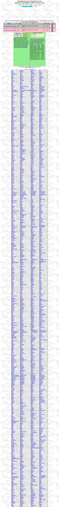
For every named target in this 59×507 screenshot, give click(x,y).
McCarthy (21, 309)
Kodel (21, 280)
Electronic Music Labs (42, 194)
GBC (12, 224)
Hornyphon (22, 254)
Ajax (21, 82)
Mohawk (12, 319)
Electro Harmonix (42, 192)
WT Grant (41, 502)
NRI (31, 341)
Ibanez (40, 256)
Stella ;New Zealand (42, 440)
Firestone (12, 214)
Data (32, 168)
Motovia (12, 324)
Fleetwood (32, 215)
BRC (21, 132)
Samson (12, 408)
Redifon (32, 390)
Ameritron (41, 91)
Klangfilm (21, 278)
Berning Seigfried (22, 124)
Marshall (32, 305)
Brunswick (22, 137)
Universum (22, 478)
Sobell (12, 426)
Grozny (32, 240)
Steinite (32, 440)
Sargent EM (33, 410)
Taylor (40, 451)
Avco (12, 111)
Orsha (40, 346)
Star (12, 438)
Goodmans (41, 232)
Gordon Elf (22, 233)
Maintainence (13, 301)
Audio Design (13, 107)
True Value (22, 471)
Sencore (12, 417)
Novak (12, 341)
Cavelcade (32, 148)
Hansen (40, 245)
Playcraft (12, 363)
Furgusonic (13, 221)
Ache (32, 71)
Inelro (12, 260)
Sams (40, 407)
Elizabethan (22, 196)
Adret (21, 74)
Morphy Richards (42, 321)
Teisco (21, 454)
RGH (32, 396)
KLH (40, 278)
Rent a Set (21, 393)
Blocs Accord (13, 128)
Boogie (21, 130)
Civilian (40, 153)
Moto (32, 323)
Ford (32, 217)
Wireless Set (13, 501)
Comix (12, 159)
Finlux (32, 213)
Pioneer (32, 362)
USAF (40, 479)
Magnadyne (33, 299)
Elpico (21, 197)
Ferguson (32, 211)
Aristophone (13, 101)
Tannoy (32, 450)
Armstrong (32, 101)
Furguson (40, 220)
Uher (32, 473)
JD (11, 266)
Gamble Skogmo (41, 222)
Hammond (21, 245)
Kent (40, 275)
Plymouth (40, 364)
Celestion (12, 149)
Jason (32, 265)
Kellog (40, 274)
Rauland (32, 386)
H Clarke (12, 242)
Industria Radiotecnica (23, 259)
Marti (40, 305)
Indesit (12, 259)
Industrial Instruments (42, 259)
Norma (21, 339)
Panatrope (21, 352)
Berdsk (12, 123)
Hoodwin (40, 253)
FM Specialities (33, 216)
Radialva (21, 374)
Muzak (21, 328)
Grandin (32, 236)
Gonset (32, 232)
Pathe (21, 354)
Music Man (13, 327)
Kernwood (21, 276)
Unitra (32, 477)
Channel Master (22, 151)
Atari (12, 105)
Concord (32, 159)
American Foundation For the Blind (25, 90)
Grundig (40, 240)
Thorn (32, 461)
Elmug (12, 197)
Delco (40, 172)
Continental (41, 160)
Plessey (40, 363)
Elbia (21, 190)
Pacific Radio (33, 348)
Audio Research (33, 107)
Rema (21, 392)
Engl (40, 201)
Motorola (40, 323)
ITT (12, 264)
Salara (40, 406)
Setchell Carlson (22, 418)
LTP (31, 295)
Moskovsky (32, 322)
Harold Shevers (33, 246)
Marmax (21, 305)
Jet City (12, 268)
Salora (12, 407)
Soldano (12, 428)
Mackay (12, 297)
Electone (40, 190)
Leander (40, 288)
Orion (21, 346)
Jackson (32, 264)
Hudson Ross (33, 255)
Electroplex (22, 195)
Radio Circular (41, 375)
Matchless (12, 308)
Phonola (12, 360)
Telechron (40, 455)
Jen (31, 266)
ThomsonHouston (14, 461)
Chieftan (21, 152)
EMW (21, 201)
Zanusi (21, 505)
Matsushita (22, 308)
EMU (40, 200)
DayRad (12, 170)
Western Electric (41, 494)
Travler (21, 468)
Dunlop (32, 181)
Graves (40, 237)
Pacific (12, 349)
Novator (21, 341)
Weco (12, 493)
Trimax (21, 469)
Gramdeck (21, 235)
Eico (40, 188)
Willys (12, 500)
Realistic (32, 389)
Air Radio (32, 80)
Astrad (32, 104)
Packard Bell (22, 349)
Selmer (32, 416)
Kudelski (32, 283)
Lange (12, 287)
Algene (32, 85)
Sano (21, 409)
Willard (32, 499)
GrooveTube (13, 240)
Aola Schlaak (41, 95)
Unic (12, 475)
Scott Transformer (33, 413)
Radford (12, 374)
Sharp (12, 419)
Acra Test (40, 72)
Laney (32, 286)
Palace (40, 350)
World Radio (13, 502)
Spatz (12, 433)
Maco (32, 297)
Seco (21, 415)
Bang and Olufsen (14, 116)
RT (11, 405)
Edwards (21, 187)
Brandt (32, 131)
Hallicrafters (13, 244)
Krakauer (12, 282)
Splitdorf (21, 435)
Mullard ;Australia (14, 325)
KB (11, 274)
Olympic (32, 344)
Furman (21, 221)
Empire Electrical (14, 200)
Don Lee (40, 177)
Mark (32, 304)
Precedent (32, 368)
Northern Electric (14, 340)
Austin (40, 108)
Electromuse (41, 193)
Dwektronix (41, 181)
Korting (21, 281)
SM (20, 425)
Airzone (40, 81)
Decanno (40, 171)
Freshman (32, 219)
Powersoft (21, 368)
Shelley (32, 419)
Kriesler (40, 282)
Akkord (21, 83)
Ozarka (12, 348)
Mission (12, 318)
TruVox (21, 472)
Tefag (40, 453)
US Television (33, 479)
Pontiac (40, 365)
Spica (12, 434)
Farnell (12, 209)
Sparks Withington (34, 432)
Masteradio (32, 307)
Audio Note (22, 107)
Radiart (32, 374)
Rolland (21, 403)
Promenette (13, 370)
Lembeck (40, 289)
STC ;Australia (13, 440)
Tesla (40, 459)
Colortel (32, 158)
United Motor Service (14, 476)
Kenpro (32, 275)
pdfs (21, 46)
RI (20, 397)
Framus (32, 218)
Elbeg (12, 190)
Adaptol (32, 73)
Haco (40, 242)
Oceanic (12, 343)
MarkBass (41, 304)
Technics (12, 453)
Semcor (40, 416)
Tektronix (12, 455)
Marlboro (12, 305)
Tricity (12, 469)
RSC (32, 404)
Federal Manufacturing (14, 210)
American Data (13, 90)
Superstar (21, 446)
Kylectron (32, 284)
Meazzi (32, 310)
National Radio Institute (15, 332)
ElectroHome (33, 193)
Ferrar (21, 212)
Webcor (32, 492)
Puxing (32, 371)
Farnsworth (22, 209)
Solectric (21, 428)
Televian (40, 457)
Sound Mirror (13, 431)
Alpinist (21, 87)
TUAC (32, 472)
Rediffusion (22, 390)
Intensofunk (41, 260)
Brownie (12, 136)
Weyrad (12, 497)
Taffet (21, 449)
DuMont (12, 181)
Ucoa (21, 473)
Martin (12, 306)
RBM (32, 387)
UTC (21, 480)
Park (12, 353)
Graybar (32, 238)
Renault (12, 393)
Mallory (40, 301)
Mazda (40, 308)
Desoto (21, 174)
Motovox (21, 324)
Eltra (32, 197)
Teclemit (21, 453)
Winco (21, 500)
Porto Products (13, 367)
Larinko (32, 287)
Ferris (32, 212)
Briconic (40, 133)
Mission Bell (41, 317)
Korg (12, 281)
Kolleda (32, 280)
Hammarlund (13, 245)
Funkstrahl (32, 220)
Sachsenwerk (22, 406)
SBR (40, 411)
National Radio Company (43, 331)
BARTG (21, 117)
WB (21, 492)
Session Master (13, 418)
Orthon (12, 347)
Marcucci (32, 303)
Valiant (12, 481)
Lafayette (32, 285)
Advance (40, 74)
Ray (40, 386)
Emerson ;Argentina (23, 198)
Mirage (32, 317)
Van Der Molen (33, 481)
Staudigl (40, 439)
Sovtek (21, 432)
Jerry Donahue (33, 267)
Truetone (32, 471)
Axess (40, 112)
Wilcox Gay (22, 499)
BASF (32, 117)
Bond (12, 130)
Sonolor (12, 430)
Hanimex (32, 245)
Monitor (12, 320)
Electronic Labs (33, 194)
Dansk (40, 167)
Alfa (21, 85)
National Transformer (42, 332)
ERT (21, 203)
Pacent (21, 348)
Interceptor (13, 261)
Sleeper (12, 425)
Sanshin (32, 409)
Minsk (12, 317)
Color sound (22, 158)
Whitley (21, 498)
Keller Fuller (33, 274)
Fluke (12, 216)
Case (12, 148)
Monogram (22, 320)
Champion (41, 150)
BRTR (40, 136)
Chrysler (32, 152)
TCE (21, 452)
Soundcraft (41, 431)
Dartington (22, 168)
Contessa (32, 160)
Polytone (21, 365)
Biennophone (41, 125)
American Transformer (14, 91)
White (40, 497)
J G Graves (22, 264)
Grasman (21, 237)
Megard (40, 311)
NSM (12, 342)
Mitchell (21, 318)
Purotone (12, 371)
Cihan (40, 152)
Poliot (12, 365)
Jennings (12, 267)
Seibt (40, 415)
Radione (32, 382)
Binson (32, 126)
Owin (40, 347)
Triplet (40, 469)
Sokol (12, 427)
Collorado (40, 157)
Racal (40, 373)
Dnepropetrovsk (41, 176)
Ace (40, 70)
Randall (12, 385)
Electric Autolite (22, 191)
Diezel (40, 175)
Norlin (12, 339)
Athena (32, 105)
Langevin (21, 287)
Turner (40, 472)
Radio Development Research (15, 376)
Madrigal (21, 298)
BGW (32, 125)
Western (21, 495)
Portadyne (32, 366)
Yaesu (12, 504)
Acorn (12, 72)
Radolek (21, 384)
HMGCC (21, 252)
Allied (32, 86)
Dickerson (21, 175)
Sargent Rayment (42, 410)
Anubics (32, 95)
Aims (12, 79)
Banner (21, 116)
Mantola (21, 302)
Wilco (12, 499)
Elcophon (32, 190)
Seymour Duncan (33, 418)
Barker (40, 116)
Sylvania (40, 448)
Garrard (32, 223)
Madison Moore (13, 298)
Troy (12, 471)
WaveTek (32, 491)
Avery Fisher (22, 111)
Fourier (12, 218)
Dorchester (13, 178)
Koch (12, 280)
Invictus (21, 263)
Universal (12, 478)
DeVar (40, 174)
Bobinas (12, 129)
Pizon (40, 362)
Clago (12, 154)
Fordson (40, 217)
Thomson (40, 460)
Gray (21, 238)
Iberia (12, 257)
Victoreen (40, 483)
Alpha (12, 87)
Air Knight (13, 80)
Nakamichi (22, 329)
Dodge (21, 177)
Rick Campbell (33, 397)
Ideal (40, 257)
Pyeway (12, 372)
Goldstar (21, 232)
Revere (12, 395)
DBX (12, 171)
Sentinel (21, 417)
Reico (12, 392)
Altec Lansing (41, 87)
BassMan (40, 117)
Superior (12, 446)
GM (31, 230)
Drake (40, 178)
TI (11, 462)
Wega (21, 493)
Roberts (21, 44)
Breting (21, 133)
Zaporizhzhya (33, 505)
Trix (12, 470)
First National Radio (23, 214)
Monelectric (41, 319)
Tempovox (13, 459)
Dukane (32, 180)
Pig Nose (40, 361)
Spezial (40, 433)
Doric (21, 178)
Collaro (21, 157)
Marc (40, 302)
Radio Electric (33, 376)
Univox (32, 478)
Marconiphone (22, 303)
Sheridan (40, 419)
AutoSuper (32, 110)
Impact (21, 258)
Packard (12, 350)
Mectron (21, 311)
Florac (40, 215)
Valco (40, 480)
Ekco (12, 189)
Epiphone (32, 202)
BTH (21, 138)
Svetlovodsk (41, 447)
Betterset (12, 125)
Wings (40, 500)
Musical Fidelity (41, 327)
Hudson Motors (22, 255)
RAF (32, 384)
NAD (40, 328)
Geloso (21, 225)
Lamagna (40, 285)
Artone (32, 102)
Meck (12, 311)
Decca (12, 172)
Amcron (32, 89)
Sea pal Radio (22, 414)
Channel (32, 151)
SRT (12, 436)
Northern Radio (22, 340)
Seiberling (32, 415)
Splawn (12, 435)
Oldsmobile (13, 344)
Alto (12, 88)
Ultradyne (21, 474)
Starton (21, 439)
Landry (21, 286)
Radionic (12, 383)
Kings (21, 277)
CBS (40, 148)
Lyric (21, 296)
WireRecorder (22, 501)
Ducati (12, 180)
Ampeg (12, 92)
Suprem (40, 446)
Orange (12, 346)
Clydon (12, 156)
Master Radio (22, 307)
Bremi (40, 132)
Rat (20, 386)
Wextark (32, 496)
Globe (21, 230)
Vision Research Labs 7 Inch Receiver (9, 30)
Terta (32, 459)
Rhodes (12, 397)
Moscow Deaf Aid (14, 322)
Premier (21, 369)
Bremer (32, 132)
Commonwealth (22, 159)
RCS (40, 388)
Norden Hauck (33, 338)
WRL (32, 502)
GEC (40, 224)
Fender (21, 211)
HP (11, 255)
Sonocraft (40, 429)
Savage (12, 411)
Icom (32, 257)
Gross (21, 240)
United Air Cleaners (42, 475)
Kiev (40, 276)
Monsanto (32, 320)
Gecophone (13, 225)
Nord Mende (22, 338)
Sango (12, 409)
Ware (40, 489)
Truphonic (41, 471)
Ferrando (40, 211)
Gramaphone (13, 235)
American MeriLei (34, 90)
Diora (21, 176)
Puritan (40, 370)
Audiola (40, 107)
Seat (12, 415)
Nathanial (21, 330)
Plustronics (22, 364)
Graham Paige (22, 234)
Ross (40, 403)
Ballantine (21, 115)
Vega (40, 482)
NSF (40, 341)
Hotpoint (32, 254)
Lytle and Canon (33, 296)
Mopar (21, 321)
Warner (12, 490)
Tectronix (32, 453)
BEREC (21, 123)
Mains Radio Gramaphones (43, 300)
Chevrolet (12, 152)
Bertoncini (32, 124)
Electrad (12, 191)
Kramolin (21, 282)
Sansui (40, 409)
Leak (32, 288)
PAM (32, 351)
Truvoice (12, 472)
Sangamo (32, 408)
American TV (22, 91)
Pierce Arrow (33, 360)
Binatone (21, 126)
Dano (21, 167)
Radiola (12, 381)
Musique (12, 328)
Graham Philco (33, 234)
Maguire (21, 300)
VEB (21, 482)
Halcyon (32, 243)
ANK (32, 94)
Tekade (32, 454)
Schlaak (12, 413)
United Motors (22, 476)
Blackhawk (22, 127)
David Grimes (22, 169)
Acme (40, 71)
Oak (31, 342)
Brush (32, 137)
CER (40, 149)
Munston (40, 325)
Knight (21, 279)
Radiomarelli (41, 381)
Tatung (32, 451)
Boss (12, 131)
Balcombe (21, 114)
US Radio (21, 479)
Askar (32, 103)
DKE (32, 176)
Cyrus (12, 166)
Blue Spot (40, 128)
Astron (40, 104)
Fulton (21, 220)
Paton (32, 354)
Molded (21, 319)
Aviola (32, 111)
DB (39, 170)
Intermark (32, 261)
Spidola (21, 434)
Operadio (32, 345)
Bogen (21, 129)
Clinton (32, 155)
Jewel (21, 268)
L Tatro (12, 285)
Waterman (32, 490)
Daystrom (21, 170)
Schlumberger (22, 413)
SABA (12, 406)
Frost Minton (13, 220)
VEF (32, 482)
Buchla (40, 138)
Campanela (22, 144)
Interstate (40, 262)
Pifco (32, 361)
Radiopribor (22, 383)
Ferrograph (41, 212)
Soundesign (13, 432)
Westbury (12, 494)
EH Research (13, 188)
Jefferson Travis (22, 266)
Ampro (12, 93)
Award (32, 112)
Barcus (32, 116)
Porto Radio (22, 367)
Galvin (32, 222)
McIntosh (32, 309)
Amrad (21, 93)
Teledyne (21, 456)
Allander (40, 85)
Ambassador (41, 88)
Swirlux (21, 448)
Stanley (32, 437)
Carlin (21, 146)
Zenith (40, 505)
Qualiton (12, 373)
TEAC (32, 452)
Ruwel (40, 405)
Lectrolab (21, 289)
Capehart (21, 145)
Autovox (40, 110)
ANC (40, 93)
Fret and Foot (41, 219)
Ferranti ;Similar (13, 212)
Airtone (32, 81)
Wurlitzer (32, 503)
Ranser (32, 385)
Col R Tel (12, 157)
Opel (21, 345)
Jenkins (40, 266)
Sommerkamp (41, 428)
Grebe (40, 238)
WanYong (21, 489)
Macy (40, 297)
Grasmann (32, 237)
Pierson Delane (13, 361)
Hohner (21, 253)
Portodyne (41, 367)
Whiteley (12, 498)
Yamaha (21, 504)
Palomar (21, 351)
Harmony (21, 246)
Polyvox (32, 365)
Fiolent (40, 213)
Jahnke (12, 265)
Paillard (32, 350)
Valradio (21, 481)
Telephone (41, 456)
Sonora (21, 430)
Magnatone (41, 299)
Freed (12, 219)
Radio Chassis (33, 375)
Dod (12, 177)
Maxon (32, 308)
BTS (31, 138)
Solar (21, 427)
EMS (21, 200)
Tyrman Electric (13, 473)
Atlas (12, 106)
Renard (40, 392)
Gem (31, 225)
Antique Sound (13, 95)
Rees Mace (41, 390)
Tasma (21, 451)
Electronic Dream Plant (23, 194)
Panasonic (12, 352)
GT (11, 241)
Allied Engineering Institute (24, 86)
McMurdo (21, 310)
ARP (40, 101)
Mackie (21, 297)
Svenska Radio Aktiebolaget (35, 447)
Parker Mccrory (22, 353)
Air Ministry (22, 80)
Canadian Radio (41, 144)
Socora (32, 426)
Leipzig (32, 289)
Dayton (32, 170)
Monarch (32, 319)
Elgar (12, 196)
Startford (12, 439)
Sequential (32, 417)
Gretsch (21, 239)
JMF (40, 268)
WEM (40, 493)
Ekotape (32, 189)
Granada (12, 236)
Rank (21, 385)
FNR (40, 216)
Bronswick (13, 135)
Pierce (40, 360)
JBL (40, 265)
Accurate (32, 70)
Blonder (32, 128)
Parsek (12, 354)
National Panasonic (34, 331)
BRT (32, 136)
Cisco (12, 153)
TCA (12, 452)
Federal (32, 210)
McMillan (12, 310)
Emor (32, 199)
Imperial (32, 258)
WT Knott (13, 503)
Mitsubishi (32, 318)
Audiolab (12, 108)
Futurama (40, 221)
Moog (12, 321)
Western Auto (33, 494)
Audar (32, 106)
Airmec (12, 81)
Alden (40, 84)
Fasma (40, 209)
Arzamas (12, 103)
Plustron (12, 364)
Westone (21, 496)
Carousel (40, 146)
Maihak (32, 300)
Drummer (12, 179)
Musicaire (32, 327)
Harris (40, 246)
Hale (40, 243)
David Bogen (13, 169)
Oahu (21, 342)
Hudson (40, 255)
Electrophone (13, 195)
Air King (40, 79)
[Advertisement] (29, 14)
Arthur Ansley (22, 102)
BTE (12, 138)
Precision (12, 369)
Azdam (12, 113)
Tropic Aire (32, 470)
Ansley (40, 94)
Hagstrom (21, 243)
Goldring (12, 232)
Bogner (32, 129)
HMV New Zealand (42, 252)
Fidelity (21, 213)
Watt (12, 491)
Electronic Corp (13, 194)
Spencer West (22, 433)
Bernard (40, 123)
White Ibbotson (33, 497)
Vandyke (40, 481)
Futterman (32, 221)
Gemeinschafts (41, 225)
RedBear (12, 390)
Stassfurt (32, 439)
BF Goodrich (22, 125)
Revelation (41, 394)
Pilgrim (12, 362)
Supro (21, 447)
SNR (40, 425)
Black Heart (13, 127)
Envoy (21, 202)
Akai (40, 82)
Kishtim (40, 277)
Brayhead (12, 132)
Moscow (21, 322)
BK (39, 126)
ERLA (40, 202)
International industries (14, 262)
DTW (21, 179)
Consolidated (13, 160)
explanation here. (32, 43)
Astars (40, 103)
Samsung (21, 408)
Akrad (32, 83)
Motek (12, 323)
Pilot (21, 362)
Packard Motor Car (34, 349)
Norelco (40, 338)
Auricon (32, 108)
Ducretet (21, 180)
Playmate (21, 363)
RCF (21, 388)
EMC (12, 198)
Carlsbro (32, 146)
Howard (40, 254)
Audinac (40, 106)
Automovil (41, 109)
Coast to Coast (33, 156)
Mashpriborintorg (42, 306)
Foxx (21, 218)
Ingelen (21, 260)
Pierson (21, 361)
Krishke (12, 283)
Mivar (40, 318)
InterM (21, 261)
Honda (32, 253)
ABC (12, 70)
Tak (31, 449)
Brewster (32, 133)
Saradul (21, 410)
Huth (32, 256)
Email (25, 46)
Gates (40, 223)
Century (32, 149)
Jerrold (21, 267)
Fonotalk (12, 217)
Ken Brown (13, 275)
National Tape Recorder (34, 332)
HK (12, 252)
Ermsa (12, 203)
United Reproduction (14, 477)
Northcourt (32, 339)
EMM (21, 199)
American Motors (42, 90)
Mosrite (40, 322)
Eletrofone (41, 195)
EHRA (32, 188)
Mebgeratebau (41, 310)
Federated (40, 210)
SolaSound (41, 427)
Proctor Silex (41, 369)
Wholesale (32, 498)
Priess (32, 369)
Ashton (21, 103)
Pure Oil (32, 370)
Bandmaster (41, 115)
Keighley (21, 274)
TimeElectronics (33, 462)
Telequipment (13, 457)
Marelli (40, 303)
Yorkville (40, 504)
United (21, 477)
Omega (40, 344)
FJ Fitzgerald (22, 215)
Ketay (32, 276)
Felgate (12, 211)
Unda (40, 474)
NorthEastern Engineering (43, 339)
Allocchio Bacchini (42, 86)
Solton (32, 428)
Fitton (12, 215)
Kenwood (12, 276)
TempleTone (41, 458)
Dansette (32, 167)
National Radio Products (24, 332)
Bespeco (40, 124)
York (32, 504)
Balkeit (40, 114)
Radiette (40, 374)
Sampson (32, 407)
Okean (40, 343)
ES (39, 203)
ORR (32, 346)
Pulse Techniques (22, 370)
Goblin (40, 230)
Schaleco (21, 412)
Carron (12, 147)
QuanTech (21, 373)
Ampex (21, 92)
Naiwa (12, 329)
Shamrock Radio (41, 418)
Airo (21, 81)
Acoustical (32, 72)
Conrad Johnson (41, 159)
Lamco (12, 286)
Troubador (41, 470)
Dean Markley (33, 171)
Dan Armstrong (41, 166)
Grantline (12, 237)
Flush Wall (21, 216)
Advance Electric (33, 74)
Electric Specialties (42, 191)
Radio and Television (23, 375)
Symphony (13, 449)
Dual (40, 179)
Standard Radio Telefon (43, 436)
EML (12, 199)
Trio (31, 469)
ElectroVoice (33, 195)
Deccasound (22, 172)
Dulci (40, 180)
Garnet (12, 223)
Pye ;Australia (41, 371)
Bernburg (12, 124)
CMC (21, 156)
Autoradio (21, 110)
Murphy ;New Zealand (23, 326)
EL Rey (40, 189)
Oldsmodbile (22, 344)
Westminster (41, 495)
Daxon (32, 169)
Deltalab (32, 173)
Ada (21, 73)
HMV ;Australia (33, 252)
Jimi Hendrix (33, 268)
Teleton (21, 457)
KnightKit (32, 279)
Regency (21, 391)
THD (21, 460)
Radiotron (41, 383)
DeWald (12, 175)
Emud (12, 201)
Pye (27, 44)
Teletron (32, 457)
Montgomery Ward (42, 320)
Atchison (21, 105)
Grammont (32, 235)
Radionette (41, 382)
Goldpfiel (40, 231)
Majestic (21, 301)
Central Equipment (23, 149)
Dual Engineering (33, 179)
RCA (40, 387)
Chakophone (22, 150)
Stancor (32, 436)
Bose (40, 130)
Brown (40, 135)
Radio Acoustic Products (15, 375)
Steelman (21, 440)
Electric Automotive (34, 191)
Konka (40, 280)
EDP (12, 187)
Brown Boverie (33, 135)
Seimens (12, 416)
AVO (40, 111)
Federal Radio (22, 210)
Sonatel (32, 429)
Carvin (40, 147)
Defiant (32, 172)
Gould (40, 233)
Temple (32, 458)
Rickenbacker (41, 397)
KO (40, 279)
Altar (32, 87)
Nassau (12, 330)
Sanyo (12, 410)
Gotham (32, 233)
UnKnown (41, 478)
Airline (40, 80)
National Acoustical (34, 330)
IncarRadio (41, 258)
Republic (12, 394)
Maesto (32, 298)
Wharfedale (22, 497)
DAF (32, 166)
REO (32, 393)
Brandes (21, 131)
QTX (32, 372)
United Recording (33, 476)
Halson (21, 244)
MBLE (12, 309)
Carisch (12, 146)
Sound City (41, 430)
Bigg (12, 126)
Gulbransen (41, 241)
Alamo (40, 83)
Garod (21, 223)
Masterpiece (41, 307)
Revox (21, 395)
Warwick (21, 490)
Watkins (40, 490)
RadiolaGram (22, 381)
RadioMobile (22, 382)
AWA (12, 112)
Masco (32, 306)
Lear (12, 289)
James (21, 265)
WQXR (21, 502)
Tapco (40, 450)
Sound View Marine (23, 431)
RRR (21, 404)
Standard (12, 437)
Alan (12, 84)
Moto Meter (22, 323)
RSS (40, 404)
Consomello (22, 160)
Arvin (40, 102)
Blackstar (32, 127)
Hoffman (12, 253)
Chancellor (13, 151)
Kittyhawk (13, 278)
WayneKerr (13, 492)
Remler (32, 392)
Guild (21, 241)
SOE (40, 426)
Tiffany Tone (22, 462)
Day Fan (40, 169)
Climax (21, 155)
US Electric (13, 479)
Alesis (12, 85)
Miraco (21, 317)
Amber (12, 89)
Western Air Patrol (23, 494)
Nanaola (32, 329)
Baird (12, 114)
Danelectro (13, 167)
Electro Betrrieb (33, 192)
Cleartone (12, 155)
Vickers (21, 483)
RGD (21, 396)
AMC (21, 89)
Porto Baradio (41, 366)
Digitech (12, 176)
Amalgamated (22, 88)
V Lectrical (32, 480)
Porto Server (33, 367)
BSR (40, 137)
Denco (40, 173)
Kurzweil (40, 283)
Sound (32, 431)
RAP (40, 385)
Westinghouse (33, 495)
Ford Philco (22, 217)
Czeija (21, 166)
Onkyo (12, 345)
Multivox (32, 325)
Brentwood (13, 133)
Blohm (21, 128)
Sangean (40, 408)
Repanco (40, 393)
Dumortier (21, 181)
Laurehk (12, 288)
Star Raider (41, 437)
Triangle (40, 468)
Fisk (40, 214)
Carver (32, 147)
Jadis (40, 264)
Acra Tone (13, 73)
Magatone (12, 299)
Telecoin (12, 456)
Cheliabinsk (41, 151)
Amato (32, 88)
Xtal (40, 503)
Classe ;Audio (33, 154)
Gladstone (12, 230)
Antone (21, 95)
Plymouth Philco (33, 364)
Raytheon (21, 387)
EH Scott (21, 188)
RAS (12, 386)
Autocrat (21, 109)
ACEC (12, 71)
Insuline (32, 260)
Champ (32, 150)
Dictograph (32, 175)
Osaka (21, 347)
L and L (40, 284)
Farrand (32, 209)
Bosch (32, 130)
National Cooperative (14, 331)
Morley (32, 321)
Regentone (41, 391)
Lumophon (41, 295)
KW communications (23, 284)
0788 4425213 (18, 47)
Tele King (21, 455)
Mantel (12, 302)
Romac (32, 403)
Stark (40, 438)
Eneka (32, 201)
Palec (12, 351)
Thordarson (22, 461)
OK (31, 343)
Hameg (32, 244)
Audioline (21, 108)
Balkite (12, 115)
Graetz (12, 234)
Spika (40, 434)
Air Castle (21, 79)
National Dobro (22, 331)
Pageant (21, 350)
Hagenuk (12, 243)
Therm (32, 460)
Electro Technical (22, 193)
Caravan (40, 145)
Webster (40, 492)
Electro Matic (13, 193)
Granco (21, 236)
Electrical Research (14, 192)
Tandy (21, 450)
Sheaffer (21, 419)
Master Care (13, 307)
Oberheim (40, 342)
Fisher (32, 214)
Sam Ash (21, 407)
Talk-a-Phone (41, 449)
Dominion (32, 177)
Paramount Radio (42, 352)
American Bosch (41, 89)
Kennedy (21, 275)
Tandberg (12, 450)
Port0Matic (22, 366)
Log (34, 69)
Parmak (32, 353)
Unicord (21, 475)
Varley (12, 482)
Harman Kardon (13, 246)
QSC (21, 372)
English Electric (13, 202)
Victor (32, 483)
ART (12, 102)
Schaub (40, 412)
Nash (40, 329)
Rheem (40, 396)
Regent (32, 391)
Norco (12, 338)
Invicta (12, 263)
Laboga (21, 285)
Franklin (40, 218)
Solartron (32, 427)
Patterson (40, 354)
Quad (40, 372)
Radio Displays (22, 376)
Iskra (40, 263)
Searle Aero (33, 414)
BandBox (32, 115)
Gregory (12, 239)
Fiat (12, 213)
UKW (40, 473)
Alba (21, 84)
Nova (40, 340)
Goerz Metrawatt (14, 231)
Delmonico (13, 173)
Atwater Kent (22, 106)
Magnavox (13, 300)
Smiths (32, 425)
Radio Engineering (42, 376)
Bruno (12, 137)
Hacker (24, 44)
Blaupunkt (41, 127)
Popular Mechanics (14, 366)
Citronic (32, 153)
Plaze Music (33, 363)
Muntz (12, 326)
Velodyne (12, 483)
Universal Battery (42, 477)
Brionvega (21, 134)
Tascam (12, 451)
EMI (31, 198)
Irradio (32, 263)
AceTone (21, 71)
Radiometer (13, 382)
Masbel (21, 306)
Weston (12, 496)
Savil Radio (22, 411)
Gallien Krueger (22, 222)
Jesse (40, 267)
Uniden (32, 475)
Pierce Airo (22, 360)
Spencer (32, 433)
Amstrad (32, 93)
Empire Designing (42, 199)
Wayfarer (40, 491)
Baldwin (32, 114)
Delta (21, 173)
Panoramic (32, 352)
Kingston (32, 277)
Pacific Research (41, 348)
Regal (12, 391)
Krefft (32, 282)
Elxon (40, 197)
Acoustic (21, 72)
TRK (21, 470)
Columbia (40, 158)
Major (32, 301)
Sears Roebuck (41, 414)
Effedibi (32, 187)
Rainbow (40, 384)
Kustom (12, 284)
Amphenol (32, 92)
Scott (40, 413)
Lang (40, 286)
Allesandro (13, 86)
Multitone (21, 325)
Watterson (21, 491)
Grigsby (32, 239)
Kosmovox (32, 281)
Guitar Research (33, 241)
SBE (31, 411)
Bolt (40, 129)
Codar (40, 156)
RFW (12, 396)
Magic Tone (22, 299)
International (22, 262)
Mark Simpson (22, 304)
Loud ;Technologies (14, 295)
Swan (12, 448)
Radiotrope (13, 384)
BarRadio (12, 117)
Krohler (21, 283)
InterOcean (32, 262)
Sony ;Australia (33, 430)
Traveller (12, 468)
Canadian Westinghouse (15, 145)
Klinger (12, 279)
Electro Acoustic (22, 192)
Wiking (40, 498)
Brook (21, 135)
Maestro (40, 298)
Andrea (12, 94)
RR (12, 404)
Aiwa (12, 82)
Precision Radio (41, 368)
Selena (21, 416)
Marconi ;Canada (14, 303)
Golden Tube (22, 231)
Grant (40, 236)
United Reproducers (42, 476)
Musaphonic (33, 326)
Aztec (21, 113)
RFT (40, 395)
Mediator (32, 311)
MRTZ (40, 324)
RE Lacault (13, 389)
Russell (32, 405)
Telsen (21, 458)
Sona (12, 429)
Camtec (32, 144)
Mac (40, 296)
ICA (21, 257)
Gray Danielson (13, 238)
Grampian (41, 235)
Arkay (21, 101)
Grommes (40, 239)
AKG (12, 83)
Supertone (32, 446)
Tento (21, 459)
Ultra (12, 474)
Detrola (32, 174)
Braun (40, 131)
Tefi (12, 454)
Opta (40, 345)
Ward (32, 489)
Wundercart (22, 503)
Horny (12, 254)
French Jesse (22, 219)
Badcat (40, 113)
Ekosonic (21, 189)
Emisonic (40, 198)
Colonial (12, 158)
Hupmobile (22, 256)
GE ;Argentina (33, 224)
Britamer (32, 134)
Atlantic (40, 105)
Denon (12, 174)
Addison (40, 73)
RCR (32, 388)
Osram (32, 347)
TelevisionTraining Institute (15, 458)
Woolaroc (32, 501)
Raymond (12, 387)
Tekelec (40, 454)
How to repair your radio (38, 42)
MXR (32, 328)
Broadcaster (41, 134)
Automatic (32, 109)
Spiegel (32, 434)
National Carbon (41, 330)
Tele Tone (32, 455)
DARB (12, 168)
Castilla (21, 148)
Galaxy (12, 222)
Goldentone (32, 231)
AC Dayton (22, 70)
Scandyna (12, 412)
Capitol (32, 145)
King (12, 277)
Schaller (32, 412)
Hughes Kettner (13, 256)
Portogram (13, 368)
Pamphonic (41, 351)
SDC (12, 414)
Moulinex (32, 324)
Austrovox (13, 109)
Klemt (32, 278)
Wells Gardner (33, 493)
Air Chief (32, 79)
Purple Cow (22, 371)
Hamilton (40, 244)
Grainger (40, 234)
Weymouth (41, 496)
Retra (32, 394)
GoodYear (12, 233)
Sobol (21, 426)
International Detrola (42, 261)
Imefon (12, 258)
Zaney (12, 505)
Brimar (12, 134)
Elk (31, 196)
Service (40, 417)
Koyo (40, 281)
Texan (12, 460)
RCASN (12, 388)
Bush (26, 44)
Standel (21, 437)
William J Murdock (42, 499)
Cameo (12, 144)
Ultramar (32, 474)
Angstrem (21, 94)
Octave (21, 343)
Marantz (32, 302)
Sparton (40, 432)
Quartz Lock (33, 373)
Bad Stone (32, 113)
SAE (31, 406)
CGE (12, 150)
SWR (32, 448)
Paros (40, 353)
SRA (40, 435)
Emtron (32, 200)
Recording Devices (42, 389)
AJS (31, 82)
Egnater (40, 187)
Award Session (22, 112)
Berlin (32, 123)
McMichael (41, 309)
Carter (21, 147)
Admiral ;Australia (14, 74)
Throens (40, 461)
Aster (12, 104)
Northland (32, 340)
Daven (40, 168)
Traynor (32, 468)
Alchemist (32, 84)
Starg (32, 438)
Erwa (32, 203)
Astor (21, 104)
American (32, 91)
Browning (21, 136)
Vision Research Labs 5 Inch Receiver (9, 26)
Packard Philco (41, 349)
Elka (40, 196)
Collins (32, 157)
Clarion (21, 154)
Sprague (32, 435)
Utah (12, 480)
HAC (21, 242)
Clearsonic (41, 154)
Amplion (40, 92)
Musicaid (21, 327)
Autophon (12, 110)
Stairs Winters (22, 436)
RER (21, 394)
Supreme (12, 447)
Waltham (12, 489)
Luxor (12, 296)
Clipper (40, 155)
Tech (40, 452)
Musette (40, 326)
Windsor (32, 500)
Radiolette (32, 381)
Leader (21, 288)
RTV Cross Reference (23, 405)
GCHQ (21, 224)
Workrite (40, 501)
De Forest (21, 171)
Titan (40, 462)
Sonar (21, 429)
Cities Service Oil (22, 153)
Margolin (12, 304)
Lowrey (21, 295)
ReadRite (21, 389)
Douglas (32, 178)
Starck (21, 438)
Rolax (12, 403)
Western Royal (13, 495)
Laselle (40, 287)
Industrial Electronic (34, 259)
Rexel (32, 395)
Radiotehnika (33, 383)
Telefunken (32, 456)
